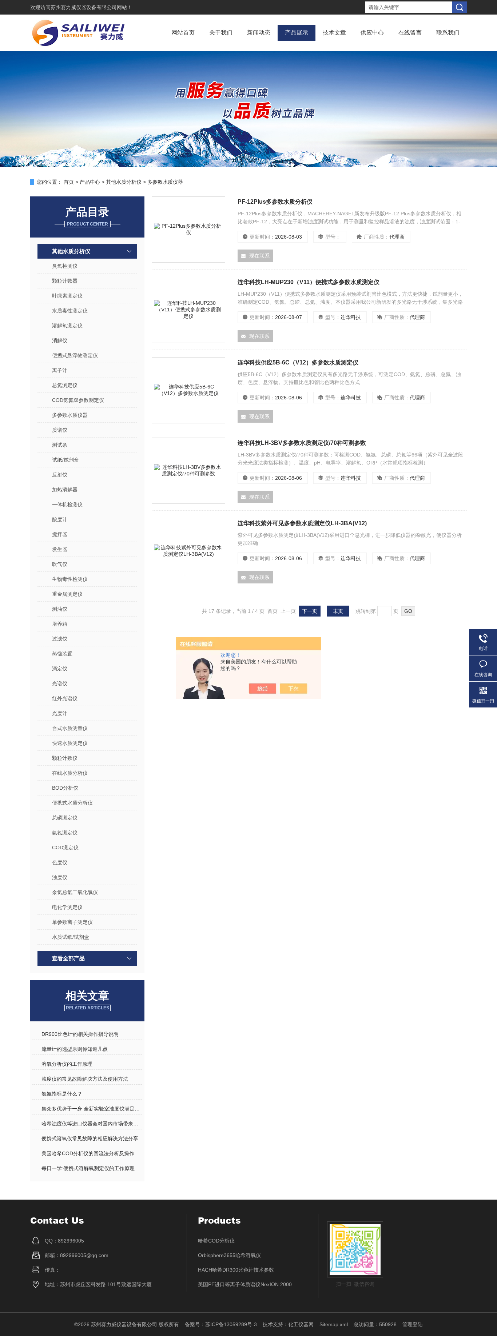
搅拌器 (59, 534)
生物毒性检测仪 (70, 579)
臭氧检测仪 (64, 266)
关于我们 (220, 32)
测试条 (59, 445)
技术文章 (334, 32)
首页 (69, 182)
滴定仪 (59, 668)
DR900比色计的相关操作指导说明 (80, 1034)
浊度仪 (59, 877)
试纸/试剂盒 (65, 460)
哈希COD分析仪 (216, 1241)
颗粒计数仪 (64, 758)
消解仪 (59, 340)
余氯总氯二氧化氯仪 (75, 892)
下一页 (309, 611)
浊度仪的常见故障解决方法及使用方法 (84, 1079)
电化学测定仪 (67, 907)
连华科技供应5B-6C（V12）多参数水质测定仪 (298, 362)
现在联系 (259, 256)
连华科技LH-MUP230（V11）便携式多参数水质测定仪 (308, 282)
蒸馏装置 (62, 654)
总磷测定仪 (64, 818)
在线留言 (410, 32)
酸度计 (59, 519)
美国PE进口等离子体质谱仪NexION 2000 (245, 1284)
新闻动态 (258, 32)
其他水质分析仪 (124, 182)
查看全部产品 (68, 958)
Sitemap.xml (333, 1324)
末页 (338, 611)
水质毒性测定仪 (70, 311)
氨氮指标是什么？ (61, 1094)
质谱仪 (59, 430)
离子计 (59, 370)
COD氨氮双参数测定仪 (78, 400)
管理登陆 (412, 1324)
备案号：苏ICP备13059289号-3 (221, 1324)
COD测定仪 (65, 847)
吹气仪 (59, 564)
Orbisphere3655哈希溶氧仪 (229, 1255)
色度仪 (59, 862)
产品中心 (90, 182)
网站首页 (183, 32)
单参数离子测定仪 (72, 922)
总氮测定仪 (64, 385)
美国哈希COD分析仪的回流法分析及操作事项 (91, 1153)
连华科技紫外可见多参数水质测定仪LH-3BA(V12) (302, 523)
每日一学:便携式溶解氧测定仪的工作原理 (88, 1168)
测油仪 (59, 609)
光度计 (59, 713)
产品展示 (296, 32)
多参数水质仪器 (165, 182)
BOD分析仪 (65, 788)
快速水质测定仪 (70, 743)
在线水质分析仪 (70, 773)
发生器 (59, 549)
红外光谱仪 (64, 698)
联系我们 (448, 32)
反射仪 (59, 475)
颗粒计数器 (64, 281)
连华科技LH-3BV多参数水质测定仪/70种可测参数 (302, 443)
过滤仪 (59, 639)
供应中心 (372, 32)
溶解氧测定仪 (67, 325)
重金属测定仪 (67, 594)
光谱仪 (59, 683)
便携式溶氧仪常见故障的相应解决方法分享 (89, 1138)
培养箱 (59, 624)
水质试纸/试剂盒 (70, 937)
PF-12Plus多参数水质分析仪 (275, 202)
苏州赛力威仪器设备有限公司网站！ (91, 7)
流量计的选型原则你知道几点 (74, 1049)
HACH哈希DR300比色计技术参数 (236, 1270)
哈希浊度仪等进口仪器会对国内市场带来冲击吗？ (91, 1123)
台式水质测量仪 (70, 728)
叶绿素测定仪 (67, 296)
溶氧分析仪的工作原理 (66, 1064)
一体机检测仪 (67, 504)
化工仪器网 (301, 1324)
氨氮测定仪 (64, 833)
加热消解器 (64, 489)
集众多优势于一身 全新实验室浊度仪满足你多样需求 (91, 1109)
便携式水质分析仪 (72, 803)
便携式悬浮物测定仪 (75, 355)
